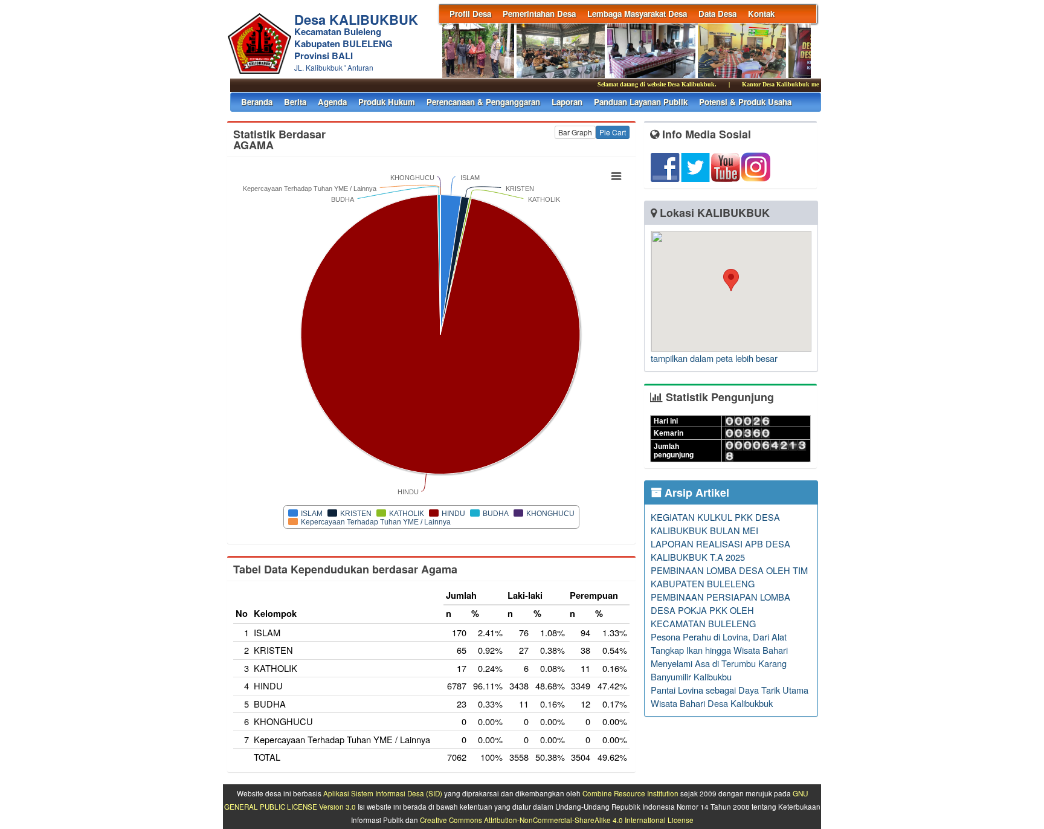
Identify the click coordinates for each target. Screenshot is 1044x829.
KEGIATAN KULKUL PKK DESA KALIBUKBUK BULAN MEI (715, 524)
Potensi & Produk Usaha (745, 102)
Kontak (761, 13)
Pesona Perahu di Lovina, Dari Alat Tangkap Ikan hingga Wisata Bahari (719, 643)
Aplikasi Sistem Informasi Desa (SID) (382, 793)
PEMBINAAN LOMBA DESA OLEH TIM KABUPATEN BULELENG (729, 577)
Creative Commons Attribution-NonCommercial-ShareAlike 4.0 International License (557, 820)
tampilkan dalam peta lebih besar (714, 358)
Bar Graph (575, 132)
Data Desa (717, 13)
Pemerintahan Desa (539, 13)
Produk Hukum (386, 102)
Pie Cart (612, 132)
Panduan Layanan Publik (641, 102)
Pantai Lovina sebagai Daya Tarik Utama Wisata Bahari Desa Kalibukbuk (729, 696)
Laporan (567, 102)
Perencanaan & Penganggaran (483, 102)
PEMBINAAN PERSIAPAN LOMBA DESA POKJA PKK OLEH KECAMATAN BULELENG (720, 610)
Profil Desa (470, 13)
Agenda (332, 102)
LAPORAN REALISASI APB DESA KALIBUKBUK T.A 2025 (720, 550)
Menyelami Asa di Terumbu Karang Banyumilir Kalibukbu (719, 670)
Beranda (256, 102)
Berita (295, 102)
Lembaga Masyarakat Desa (637, 13)
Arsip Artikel (695, 492)
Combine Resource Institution (630, 793)
